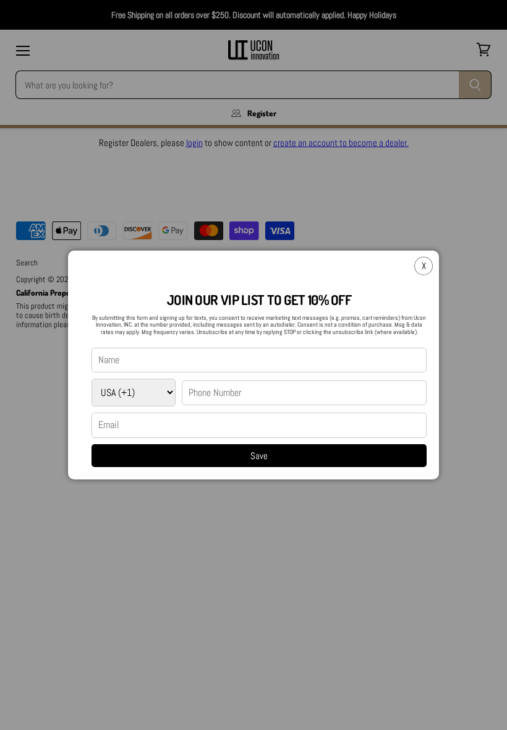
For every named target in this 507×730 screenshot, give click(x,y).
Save (259, 456)
